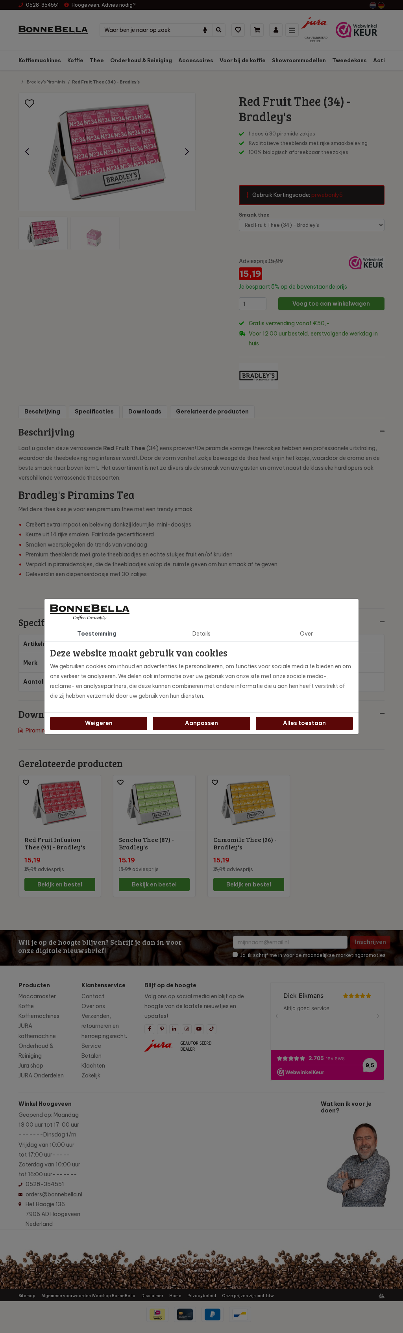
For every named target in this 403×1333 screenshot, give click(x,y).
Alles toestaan (304, 723)
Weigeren (99, 723)
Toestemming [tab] (96, 633)
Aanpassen (201, 723)
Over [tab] (306, 633)
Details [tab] (201, 633)
